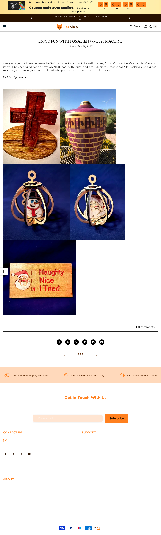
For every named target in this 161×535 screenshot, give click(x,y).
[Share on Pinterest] (76, 342)
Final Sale (9, 511)
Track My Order (91, 459)
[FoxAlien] (80, 18)
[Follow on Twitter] (13, 454)
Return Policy (90, 449)
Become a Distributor (16, 501)
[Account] (145, 26)
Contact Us (10, 496)
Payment (87, 444)
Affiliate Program (13, 506)
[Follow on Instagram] (21, 454)
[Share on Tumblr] (84, 342)
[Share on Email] (101, 342)
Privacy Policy (11, 491)
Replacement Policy (94, 454)
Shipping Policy (91, 439)
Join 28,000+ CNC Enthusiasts (100, 464)
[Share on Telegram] (93, 342)
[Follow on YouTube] (29, 454)
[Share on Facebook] (59, 342)
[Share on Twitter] (67, 342)
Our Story (9, 486)
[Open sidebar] (4, 271)
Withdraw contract (93, 469)
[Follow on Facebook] (5, 454)
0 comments (146, 327)
